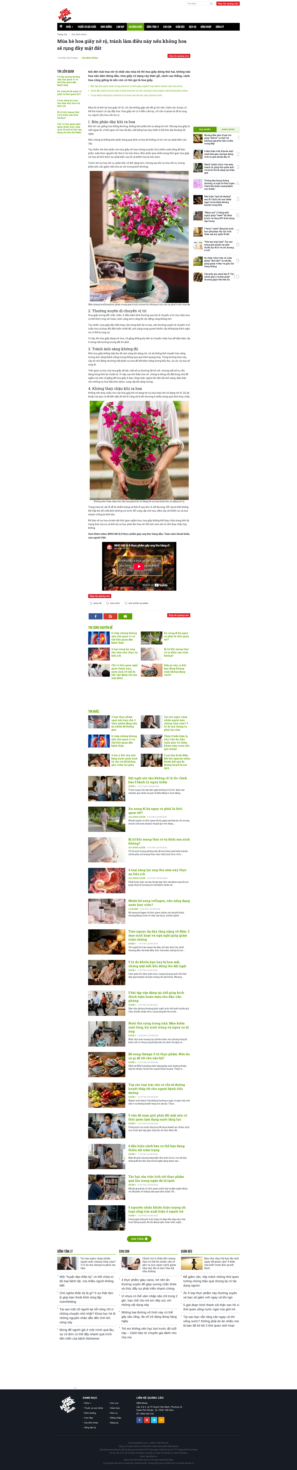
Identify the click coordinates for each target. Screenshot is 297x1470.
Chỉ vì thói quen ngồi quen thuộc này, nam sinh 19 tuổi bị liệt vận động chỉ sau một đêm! (69, 128)
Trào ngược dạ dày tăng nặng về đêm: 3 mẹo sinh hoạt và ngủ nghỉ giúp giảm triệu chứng (158, 935)
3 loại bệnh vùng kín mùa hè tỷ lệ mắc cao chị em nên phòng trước (126, 95)
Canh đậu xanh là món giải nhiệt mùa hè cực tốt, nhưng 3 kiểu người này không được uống (139, 90)
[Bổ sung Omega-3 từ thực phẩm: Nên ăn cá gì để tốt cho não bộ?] (106, 1064)
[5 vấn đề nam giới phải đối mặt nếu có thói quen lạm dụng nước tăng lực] (106, 1125)
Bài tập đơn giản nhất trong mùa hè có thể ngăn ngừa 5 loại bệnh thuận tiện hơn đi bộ (136, 86)
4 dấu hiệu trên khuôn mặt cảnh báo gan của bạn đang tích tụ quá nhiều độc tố (218, 154)
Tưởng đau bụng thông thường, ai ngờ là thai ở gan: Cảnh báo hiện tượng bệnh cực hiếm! (219, 184)
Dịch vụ (192, 27)
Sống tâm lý (153, 27)
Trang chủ (62, 34)
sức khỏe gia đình (138, 603)
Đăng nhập (206, 27)
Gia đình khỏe (135, 27)
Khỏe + (132, 786)
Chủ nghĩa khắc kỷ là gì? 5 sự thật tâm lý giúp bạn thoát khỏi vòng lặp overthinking (86, 1297)
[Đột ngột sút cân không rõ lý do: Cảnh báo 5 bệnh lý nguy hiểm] (106, 788)
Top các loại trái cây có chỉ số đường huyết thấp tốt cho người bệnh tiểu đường (156, 1089)
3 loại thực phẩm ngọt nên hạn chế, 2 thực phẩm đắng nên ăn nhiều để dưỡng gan (124, 723)
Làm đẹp (120, 27)
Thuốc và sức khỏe (87, 27)
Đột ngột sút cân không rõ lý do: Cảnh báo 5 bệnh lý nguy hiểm (157, 780)
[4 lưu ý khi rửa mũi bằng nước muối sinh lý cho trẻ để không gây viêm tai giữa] (99, 760)
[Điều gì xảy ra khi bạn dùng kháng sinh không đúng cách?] (151, 670)
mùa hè (97, 603)
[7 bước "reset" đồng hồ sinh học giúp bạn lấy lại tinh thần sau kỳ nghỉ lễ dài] (198, 232)
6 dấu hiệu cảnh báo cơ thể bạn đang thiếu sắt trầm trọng (156, 1148)
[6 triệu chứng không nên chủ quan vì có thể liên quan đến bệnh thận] (99, 638)
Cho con (167, 27)
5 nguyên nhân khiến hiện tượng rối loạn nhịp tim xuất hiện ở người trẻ (157, 1209)
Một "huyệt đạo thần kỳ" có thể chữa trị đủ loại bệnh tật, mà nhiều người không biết (87, 1281)
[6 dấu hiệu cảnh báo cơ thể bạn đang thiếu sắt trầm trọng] (106, 1156)
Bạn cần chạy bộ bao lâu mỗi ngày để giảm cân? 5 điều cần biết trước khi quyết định (221, 1263)
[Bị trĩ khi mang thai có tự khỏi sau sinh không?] (151, 654)
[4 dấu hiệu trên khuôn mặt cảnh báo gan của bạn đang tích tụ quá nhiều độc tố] (198, 154)
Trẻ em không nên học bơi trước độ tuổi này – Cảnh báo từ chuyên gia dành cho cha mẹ (148, 1333)
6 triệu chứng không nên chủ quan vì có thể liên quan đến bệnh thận (68, 81)
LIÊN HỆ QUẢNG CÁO (150, 1397)
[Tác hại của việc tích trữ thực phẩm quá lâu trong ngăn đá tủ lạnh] (106, 1187)
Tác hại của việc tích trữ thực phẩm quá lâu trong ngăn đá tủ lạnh (156, 1179)
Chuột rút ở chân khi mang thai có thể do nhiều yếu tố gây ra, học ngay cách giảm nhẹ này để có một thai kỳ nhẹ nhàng (159, 1265)
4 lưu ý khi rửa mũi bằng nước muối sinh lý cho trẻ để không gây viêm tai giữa (124, 760)
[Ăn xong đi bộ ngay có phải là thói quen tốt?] (151, 638)
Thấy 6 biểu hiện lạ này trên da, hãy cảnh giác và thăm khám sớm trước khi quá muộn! (176, 742)
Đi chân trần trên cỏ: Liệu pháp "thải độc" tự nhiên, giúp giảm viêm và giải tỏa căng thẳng (219, 262)
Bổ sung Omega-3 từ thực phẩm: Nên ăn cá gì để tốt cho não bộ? (159, 1056)
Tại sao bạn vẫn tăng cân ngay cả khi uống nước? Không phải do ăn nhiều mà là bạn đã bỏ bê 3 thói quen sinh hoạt (211, 1321)
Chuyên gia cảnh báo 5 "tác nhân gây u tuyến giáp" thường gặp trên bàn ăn (219, 276)
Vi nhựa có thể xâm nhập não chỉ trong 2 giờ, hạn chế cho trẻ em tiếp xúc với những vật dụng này (149, 1300)
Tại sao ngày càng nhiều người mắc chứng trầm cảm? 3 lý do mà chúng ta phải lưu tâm (176, 723)
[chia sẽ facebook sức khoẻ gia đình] (139, 1420)
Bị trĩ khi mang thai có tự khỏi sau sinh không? (68, 115)
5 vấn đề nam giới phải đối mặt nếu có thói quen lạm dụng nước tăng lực (157, 1117)
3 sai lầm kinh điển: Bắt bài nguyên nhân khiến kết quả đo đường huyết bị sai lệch (177, 762)
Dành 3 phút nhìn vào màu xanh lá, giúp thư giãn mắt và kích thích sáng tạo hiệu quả (219, 168)
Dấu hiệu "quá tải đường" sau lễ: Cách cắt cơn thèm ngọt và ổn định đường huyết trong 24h (217, 200)
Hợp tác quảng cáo (228, 3)
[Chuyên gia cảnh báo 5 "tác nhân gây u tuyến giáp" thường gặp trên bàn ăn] (198, 277)
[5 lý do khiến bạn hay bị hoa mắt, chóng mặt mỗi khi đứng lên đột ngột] (106, 972)
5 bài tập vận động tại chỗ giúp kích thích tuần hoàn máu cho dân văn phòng (156, 997)
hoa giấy (115, 603)
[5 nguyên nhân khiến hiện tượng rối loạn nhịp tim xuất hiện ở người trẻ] (106, 1218)
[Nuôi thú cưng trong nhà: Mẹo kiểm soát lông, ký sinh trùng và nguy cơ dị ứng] (106, 1033)
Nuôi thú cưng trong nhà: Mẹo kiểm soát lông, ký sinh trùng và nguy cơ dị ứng (158, 1027)
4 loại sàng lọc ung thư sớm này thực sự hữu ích (68, 103)
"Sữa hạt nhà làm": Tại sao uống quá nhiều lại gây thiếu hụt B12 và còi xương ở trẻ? (219, 246)
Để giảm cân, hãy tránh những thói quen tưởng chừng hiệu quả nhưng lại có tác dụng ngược (211, 1281)
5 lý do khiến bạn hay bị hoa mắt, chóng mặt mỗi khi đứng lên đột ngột (157, 964)
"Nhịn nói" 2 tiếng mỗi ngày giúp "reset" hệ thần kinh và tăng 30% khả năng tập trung (219, 216)
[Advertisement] (139, 698)
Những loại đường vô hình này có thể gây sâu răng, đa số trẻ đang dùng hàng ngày (149, 1317)
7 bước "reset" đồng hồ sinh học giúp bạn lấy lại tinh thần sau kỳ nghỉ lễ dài (219, 231)
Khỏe (69, 26)
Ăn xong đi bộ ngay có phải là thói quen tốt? (69, 92)
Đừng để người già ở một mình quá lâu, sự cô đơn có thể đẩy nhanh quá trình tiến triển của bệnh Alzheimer (87, 1334)
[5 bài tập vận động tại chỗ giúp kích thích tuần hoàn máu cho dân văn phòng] (106, 1003)
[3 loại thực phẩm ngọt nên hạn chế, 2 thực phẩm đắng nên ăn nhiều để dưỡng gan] (99, 721)
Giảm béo (180, 27)
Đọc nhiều (205, 129)
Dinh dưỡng (106, 27)
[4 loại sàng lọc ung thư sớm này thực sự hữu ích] (99, 654)
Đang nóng (228, 129)
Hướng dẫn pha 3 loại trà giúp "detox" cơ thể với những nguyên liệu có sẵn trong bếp (218, 139)
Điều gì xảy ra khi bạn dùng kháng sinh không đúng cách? (175, 670)
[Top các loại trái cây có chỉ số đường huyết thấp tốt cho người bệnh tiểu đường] (106, 1095)
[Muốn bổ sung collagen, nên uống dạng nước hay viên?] (106, 911)
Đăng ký (220, 27)
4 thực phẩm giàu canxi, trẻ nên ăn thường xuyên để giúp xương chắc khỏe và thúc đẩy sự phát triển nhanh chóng (148, 1284)
